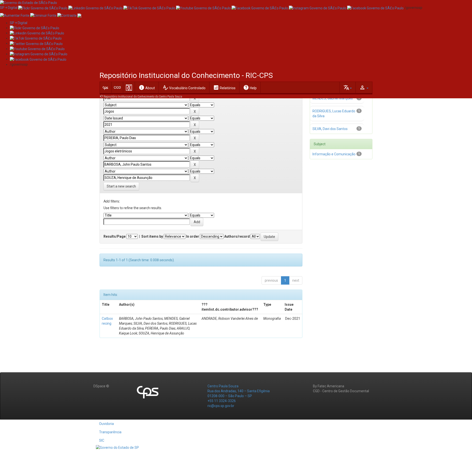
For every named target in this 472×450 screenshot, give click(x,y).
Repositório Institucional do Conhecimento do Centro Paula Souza (143, 96)
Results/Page (114, 236)
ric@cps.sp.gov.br (220, 406)
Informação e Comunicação (333, 154)
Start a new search (121, 186)
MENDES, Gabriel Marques (332, 98)
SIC (101, 440)
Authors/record (237, 236)
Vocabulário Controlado (184, 87)
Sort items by (152, 236)
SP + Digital (8, 8)
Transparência (110, 432)
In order (192, 236)
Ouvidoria (106, 424)
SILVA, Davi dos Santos (330, 129)
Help (250, 87)
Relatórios (224, 87)
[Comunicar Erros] (79, 15)
